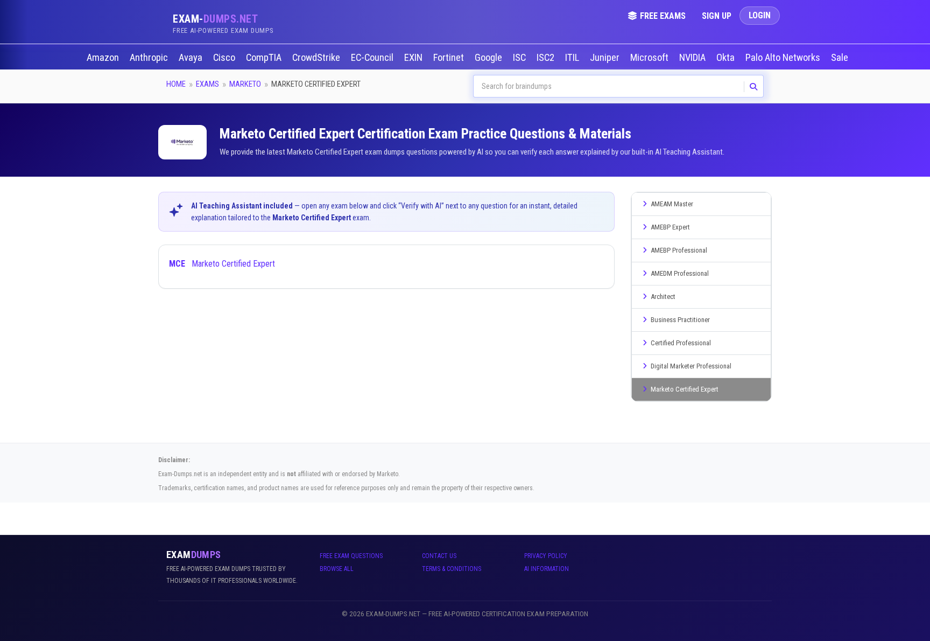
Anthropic (150, 58)
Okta (726, 58)
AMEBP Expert (670, 227)
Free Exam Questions (351, 556)
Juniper (606, 58)
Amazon (104, 58)
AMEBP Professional (679, 250)
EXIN (414, 58)
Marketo (245, 84)
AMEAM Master (672, 204)
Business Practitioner (680, 320)
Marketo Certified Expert (222, 264)
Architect (663, 296)
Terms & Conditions (451, 569)
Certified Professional (681, 343)
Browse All (337, 569)
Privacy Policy (545, 556)
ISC (520, 58)
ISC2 (546, 58)
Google (489, 58)
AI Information (546, 569)
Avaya (192, 58)
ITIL (573, 58)
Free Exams (663, 16)
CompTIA (265, 58)
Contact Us (439, 556)
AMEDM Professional (680, 273)
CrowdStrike (317, 58)
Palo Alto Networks (783, 58)
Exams (207, 84)
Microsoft (650, 58)
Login (760, 15)
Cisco (225, 58)
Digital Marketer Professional (691, 366)
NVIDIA (693, 58)
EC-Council (373, 58)
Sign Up (716, 16)
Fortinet (449, 58)
